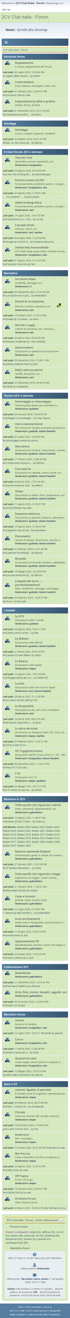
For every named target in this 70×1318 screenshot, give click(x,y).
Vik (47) (39, 1235)
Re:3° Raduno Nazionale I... (17, 868)
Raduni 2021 (38, 830)
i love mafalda (37, 341)
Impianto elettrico (27, 514)
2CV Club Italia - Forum (25, 17)
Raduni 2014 (24, 838)
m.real (39, 219)
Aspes (32, 668)
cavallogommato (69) (17, 1242)
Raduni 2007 (9, 845)
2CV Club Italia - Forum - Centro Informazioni (32, 1220)
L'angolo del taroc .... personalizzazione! (29, 583)
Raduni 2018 (24, 834)
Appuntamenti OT (27, 941)
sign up (6, 9)
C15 (17, 773)
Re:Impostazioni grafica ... (17, 114)
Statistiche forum (19, 1248)
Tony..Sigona (43, 418)
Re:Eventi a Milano (13, 957)
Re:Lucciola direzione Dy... (17, 575)
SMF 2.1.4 (13, 1311)
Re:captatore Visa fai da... (16, 530)
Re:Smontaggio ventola (15, 440)
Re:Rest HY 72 (10, 767)
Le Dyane (21, 661)
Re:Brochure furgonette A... (17, 722)
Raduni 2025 (37, 827)
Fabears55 (42, 677)
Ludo (27, 95)
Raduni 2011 (9, 841)
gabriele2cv (35, 812)
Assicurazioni (24, 347)
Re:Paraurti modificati (14, 341)
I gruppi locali (24, 225)
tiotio (35, 319)
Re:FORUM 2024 (11, 1192)
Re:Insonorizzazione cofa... (17, 485)
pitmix (34, 440)
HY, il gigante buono (28, 751)
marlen (38, 232)
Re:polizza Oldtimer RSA (16, 364)
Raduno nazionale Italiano (32, 851)
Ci (30, 286)
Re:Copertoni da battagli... (17, 552)
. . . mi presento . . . (13, 196)
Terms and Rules (33, 1307)
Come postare (24, 82)
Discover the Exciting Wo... (17, 174)
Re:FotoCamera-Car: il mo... (17, 219)
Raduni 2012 (53, 838)
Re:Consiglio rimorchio (15, 264)
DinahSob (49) (52, 1235)
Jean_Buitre (33, 196)
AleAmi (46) (17, 1235)
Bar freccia (22, 1153)
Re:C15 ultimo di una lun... (17, 789)
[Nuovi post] (8, 64)
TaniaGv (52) (29, 1239)
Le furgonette (24, 706)
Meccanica (22, 446)
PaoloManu (40, 530)
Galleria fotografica (28, 202)
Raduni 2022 (24, 830)
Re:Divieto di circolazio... (16, 319)
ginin (38, 722)
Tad (33, 264)
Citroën (20, 1112)
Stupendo (51, 1147)
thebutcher (43, 1268)
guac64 (59, 1033)
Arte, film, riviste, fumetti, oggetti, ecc (41, 992)
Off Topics (21, 1176)
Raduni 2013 (38, 838)
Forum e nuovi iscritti (29, 180)
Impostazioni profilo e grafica (35, 101)
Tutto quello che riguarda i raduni (38, 805)
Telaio (19, 491)
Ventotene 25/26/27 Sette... (17, 821)
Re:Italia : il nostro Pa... (15, 1106)
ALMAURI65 (43, 912)
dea (36, 632)
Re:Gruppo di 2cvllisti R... (16, 241)
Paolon (38, 789)
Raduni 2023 (9, 830)
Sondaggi (21, 129)
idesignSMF (55, 1311)
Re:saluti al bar (11, 1170)
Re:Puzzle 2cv (10, 1005)
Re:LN (6, 745)
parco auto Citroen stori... (16, 1128)
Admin (36, 75)
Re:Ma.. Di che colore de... (17, 142)
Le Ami (19, 683)
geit (23, 1005)
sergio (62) (34, 1232)
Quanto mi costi (25, 1058)
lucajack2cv (35, 165)
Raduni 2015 (9, 838)
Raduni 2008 (53, 841)
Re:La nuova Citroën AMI (16, 700)
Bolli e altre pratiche (29, 370)
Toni (36, 1128)
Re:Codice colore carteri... (17, 632)
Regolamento (24, 63)
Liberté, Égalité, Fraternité (33, 1090)
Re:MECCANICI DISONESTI (17, 1074)
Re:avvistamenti (11, 935)
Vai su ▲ (48, 1307)
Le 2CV (19, 616)
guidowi (33, 408)
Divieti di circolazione (29, 301)
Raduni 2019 (9, 834)
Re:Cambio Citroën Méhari (17, 655)
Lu (64, 1207)
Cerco (19, 1039)
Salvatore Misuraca (43, 241)
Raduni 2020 (53, 830)
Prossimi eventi (18, 1226)
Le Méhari (22, 638)
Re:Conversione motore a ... (18, 462)
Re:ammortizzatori (13, 507)
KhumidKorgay (42, 174)
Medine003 (40, 295)
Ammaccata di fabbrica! (15, 986)
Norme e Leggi (25, 325)
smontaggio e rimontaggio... (18, 418)
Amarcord (22, 1134)
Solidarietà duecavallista (32, 247)
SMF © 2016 (25, 1311)
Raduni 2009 (38, 841)
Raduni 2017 (38, 834)
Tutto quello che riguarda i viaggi (37, 874)
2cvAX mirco (19, 745)
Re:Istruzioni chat (12, 95)
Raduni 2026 (23, 827)
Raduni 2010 (24, 841)
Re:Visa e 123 (10, 601)
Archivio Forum (25, 1198)
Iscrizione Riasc (25, 279)
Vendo (19, 1020)
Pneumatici (22, 536)
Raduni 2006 (24, 845)
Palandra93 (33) (14, 1239)
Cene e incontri (25, 896)
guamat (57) (44, 1239)
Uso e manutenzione (29, 424)
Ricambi (20, 558)
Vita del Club (23, 157)
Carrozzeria (23, 469)
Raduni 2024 (52, 827)
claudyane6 (22, 386)
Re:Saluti (7, 386)
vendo (48, 1033)
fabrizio (38, 142)
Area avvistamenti (27, 919)
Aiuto (20, 1307)
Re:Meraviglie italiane (15, 890)
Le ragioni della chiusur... (16, 75)
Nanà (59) (29, 1235)
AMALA (38, 485)
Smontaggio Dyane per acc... (18, 677)
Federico (40, 821)
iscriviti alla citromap (32, 29)
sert (45, 187)
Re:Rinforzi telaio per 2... (16, 1052)
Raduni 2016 (53, 834)
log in (57, 3)
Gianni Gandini (47, 431)
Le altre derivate (26, 728)
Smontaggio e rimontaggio (33, 401)
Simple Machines (40, 1311)
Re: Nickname (52, 1207)
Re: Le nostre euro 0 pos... (17, 295)
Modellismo (23, 973)
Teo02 (38, 655)
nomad (33, 890)
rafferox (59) (48, 1232)
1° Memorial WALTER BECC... (18, 912)
